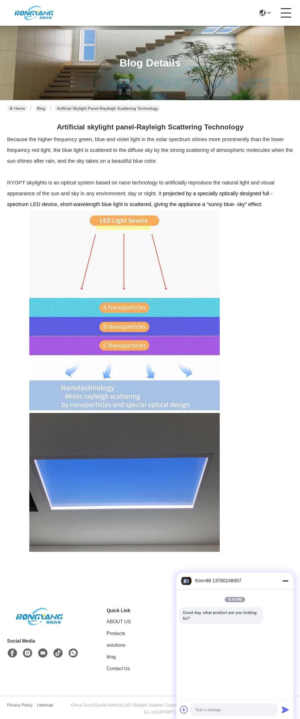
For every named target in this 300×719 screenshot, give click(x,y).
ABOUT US (119, 621)
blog (111, 656)
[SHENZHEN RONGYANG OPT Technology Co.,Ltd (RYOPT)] (34, 13)
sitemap (46, 705)
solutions (116, 645)
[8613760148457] (73, 653)
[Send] (285, 709)
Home (19, 108)
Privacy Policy (20, 705)
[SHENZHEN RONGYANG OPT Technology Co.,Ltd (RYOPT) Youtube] (43, 653)
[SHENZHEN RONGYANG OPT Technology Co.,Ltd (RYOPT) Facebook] (12, 653)
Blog (41, 108)
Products (116, 633)
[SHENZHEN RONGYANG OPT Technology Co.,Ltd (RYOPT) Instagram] (27, 653)
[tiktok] (58, 653)
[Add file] (184, 709)
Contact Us (118, 668)
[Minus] (285, 580)
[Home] (39, 623)
